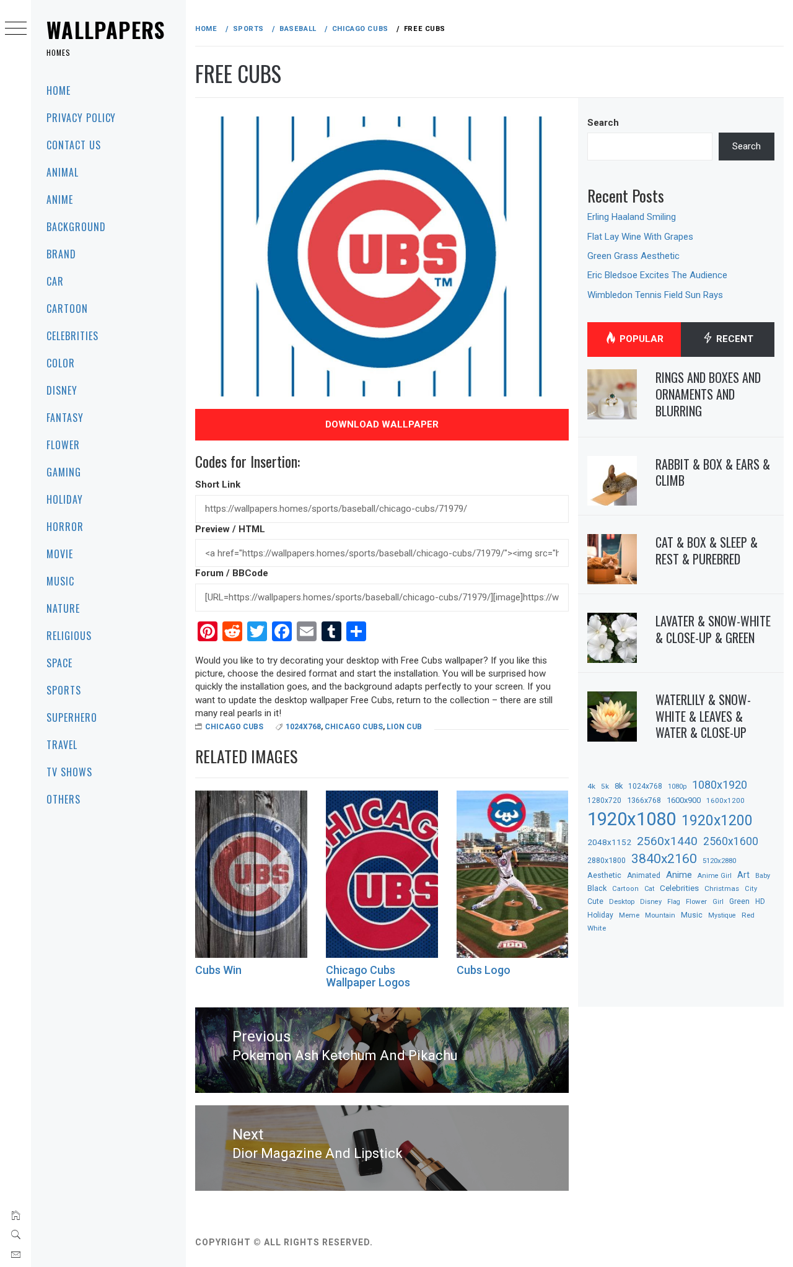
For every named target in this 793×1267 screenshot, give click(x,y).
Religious (69, 635)
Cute (595, 901)
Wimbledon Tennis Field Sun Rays (655, 294)
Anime (59, 199)
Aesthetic (604, 875)
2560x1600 (730, 841)
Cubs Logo (483, 969)
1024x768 (303, 726)
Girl (718, 902)
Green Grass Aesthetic (633, 255)
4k (591, 786)
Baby (762, 876)
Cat (649, 889)
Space (59, 662)
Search (603, 122)
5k (605, 786)
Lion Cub (404, 726)
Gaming (63, 472)
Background (76, 226)
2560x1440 (667, 841)
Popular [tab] (640, 338)
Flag (673, 902)
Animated (643, 875)
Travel (61, 744)
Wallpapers (105, 29)
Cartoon (67, 308)
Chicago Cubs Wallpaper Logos (368, 976)
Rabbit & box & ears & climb (712, 472)
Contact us (73, 145)
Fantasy (65, 417)
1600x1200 (725, 800)
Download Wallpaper (382, 424)
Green (739, 901)
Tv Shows (69, 772)
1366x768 (644, 800)
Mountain (660, 915)
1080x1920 (719, 784)
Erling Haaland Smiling (631, 216)
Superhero (71, 717)
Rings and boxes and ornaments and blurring (708, 393)
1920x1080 (631, 819)
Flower (63, 444)
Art (743, 875)
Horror (65, 526)
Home (58, 90)
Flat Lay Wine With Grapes (640, 236)
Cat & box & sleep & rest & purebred (706, 550)
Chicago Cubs (234, 726)
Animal (62, 172)
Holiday (64, 499)
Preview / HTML (230, 529)
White (596, 928)
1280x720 (604, 800)
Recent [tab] (733, 338)
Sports (63, 690)
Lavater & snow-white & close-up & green (713, 629)
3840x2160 (664, 858)
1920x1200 (717, 820)
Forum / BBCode (231, 573)
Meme (629, 915)
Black (597, 888)
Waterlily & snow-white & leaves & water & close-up (703, 716)
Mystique (722, 915)
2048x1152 (609, 842)
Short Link (217, 484)
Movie (59, 553)
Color (60, 363)
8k (619, 786)
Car (55, 281)
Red (748, 915)
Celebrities (72, 335)
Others (63, 799)
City (751, 889)
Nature (63, 608)
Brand (61, 254)
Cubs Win (218, 969)
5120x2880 (719, 860)
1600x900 (684, 800)
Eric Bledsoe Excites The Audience (657, 275)
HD (760, 901)
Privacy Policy (81, 117)
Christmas (721, 888)
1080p (677, 787)
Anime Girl (715, 876)
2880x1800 (606, 860)
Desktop (621, 901)
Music (60, 581)
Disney (61, 390)
